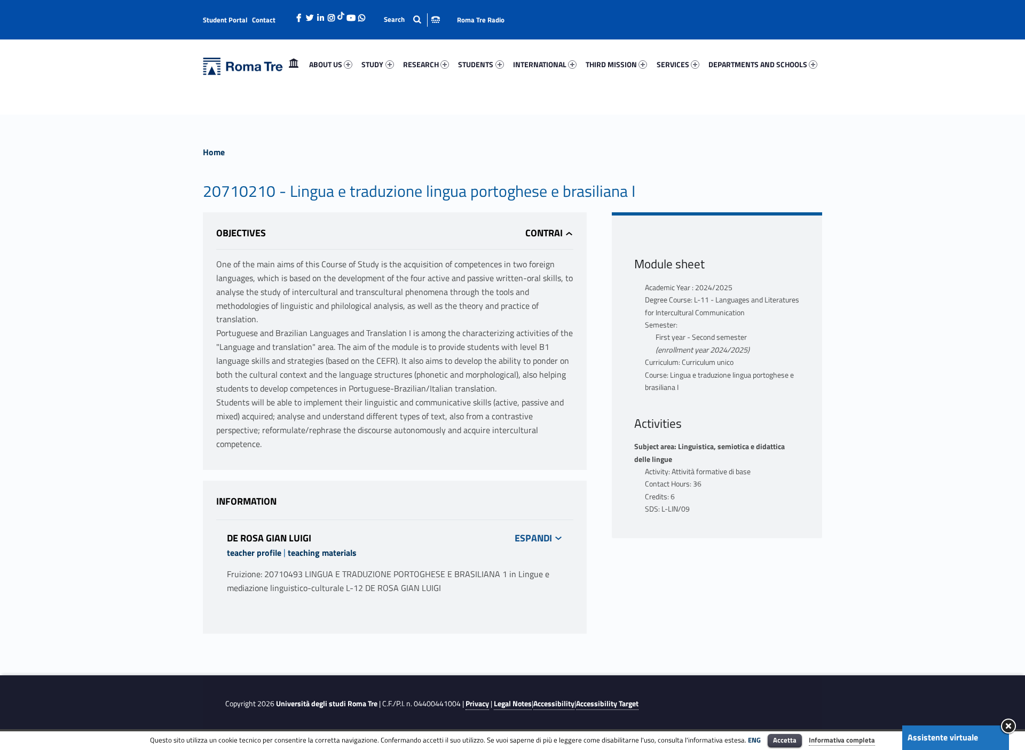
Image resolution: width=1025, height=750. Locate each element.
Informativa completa (842, 740)
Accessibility (553, 703)
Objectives (241, 233)
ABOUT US (325, 64)
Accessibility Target (607, 703)
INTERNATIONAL (539, 64)
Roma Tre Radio (480, 19)
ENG (754, 740)
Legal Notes (513, 703)
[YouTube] (351, 15)
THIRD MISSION (611, 64)
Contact (263, 19)
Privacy (477, 703)
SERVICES (673, 64)
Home (293, 64)
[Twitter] (309, 15)
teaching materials (322, 552)
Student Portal (225, 19)
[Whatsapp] (361, 15)
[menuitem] (293, 64)
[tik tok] (340, 14)
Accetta (785, 740)
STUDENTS (475, 64)
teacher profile (254, 552)
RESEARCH (421, 64)
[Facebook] (299, 15)
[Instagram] (331, 15)
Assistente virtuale (943, 737)
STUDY (372, 64)
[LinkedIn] (320, 15)
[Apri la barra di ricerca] (412, 19)
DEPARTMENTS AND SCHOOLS (757, 64)
